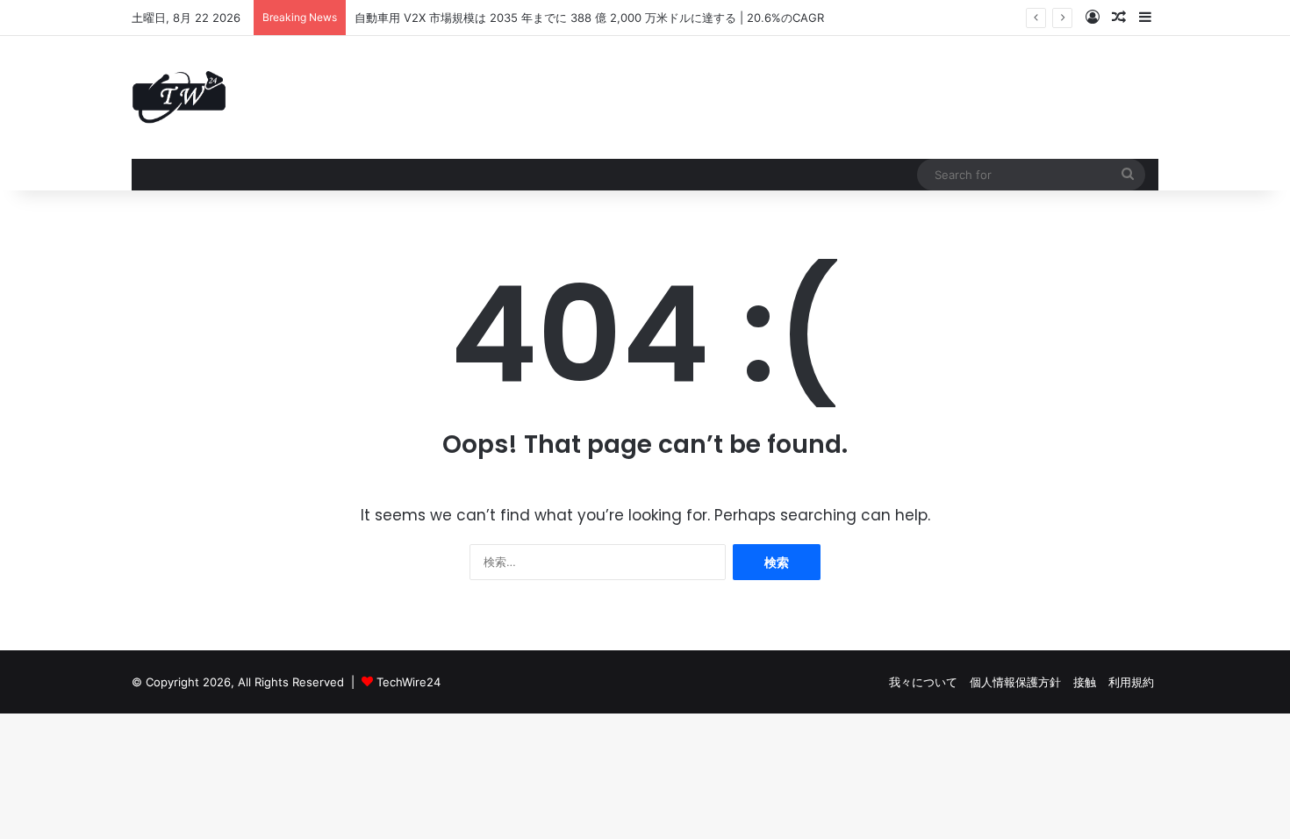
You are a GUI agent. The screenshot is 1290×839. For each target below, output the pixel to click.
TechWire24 (408, 682)
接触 (1084, 682)
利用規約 (1131, 682)
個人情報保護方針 (1015, 682)
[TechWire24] (179, 97)
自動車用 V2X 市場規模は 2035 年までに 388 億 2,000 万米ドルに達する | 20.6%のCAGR (589, 18)
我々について (923, 682)
